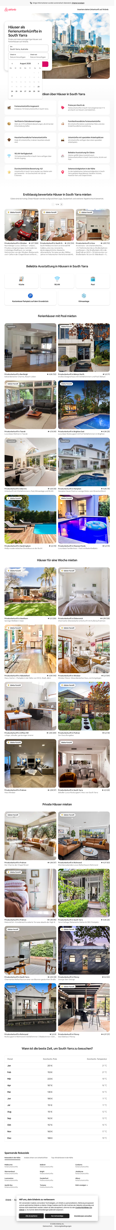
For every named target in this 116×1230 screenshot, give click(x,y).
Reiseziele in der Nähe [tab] (12, 1158)
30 (39, 91)
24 (12, 91)
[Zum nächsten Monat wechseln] (38, 63)
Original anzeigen (78, 3)
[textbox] (18, 57)
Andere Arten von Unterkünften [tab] (36, 1158)
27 (25, 91)
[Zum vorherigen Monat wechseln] (12, 63)
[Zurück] (53, 204)
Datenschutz (47, 1226)
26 (21, 91)
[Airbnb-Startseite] (10, 9)
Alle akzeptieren (31, 1216)
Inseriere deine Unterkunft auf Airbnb (92, 9)
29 (34, 91)
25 (16, 91)
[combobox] (28, 49)
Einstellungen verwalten (83, 1216)
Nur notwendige (57, 1216)
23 (38, 87)
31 (12, 96)
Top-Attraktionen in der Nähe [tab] (62, 1158)
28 (30, 91)
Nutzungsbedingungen (62, 1226)
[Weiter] (61, 204)
